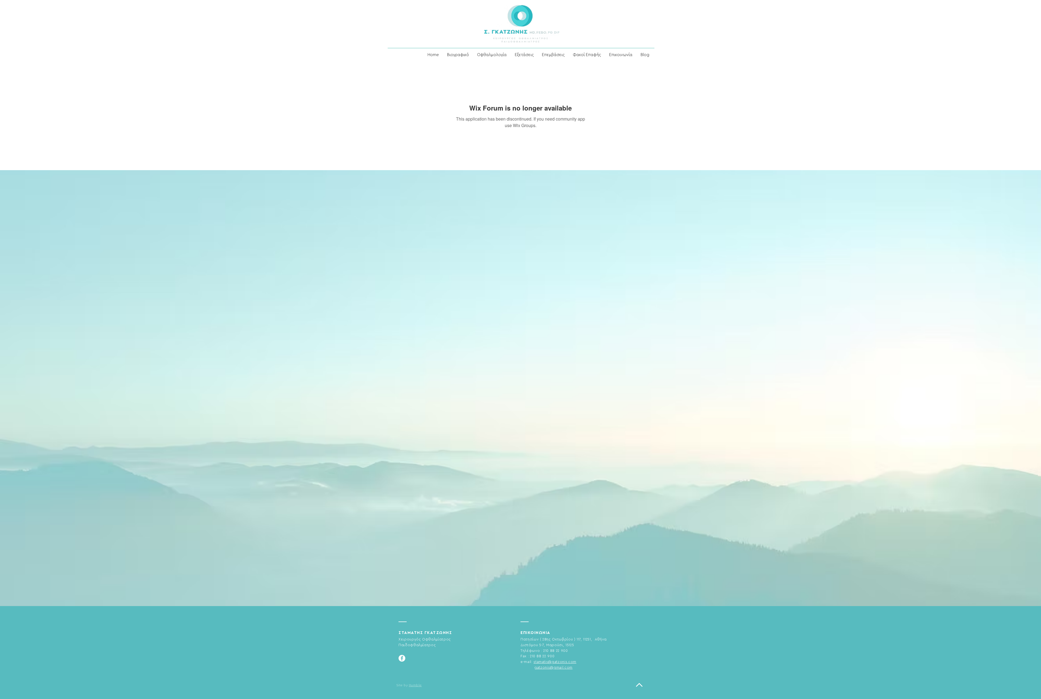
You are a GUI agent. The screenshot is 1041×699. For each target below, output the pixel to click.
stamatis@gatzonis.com (555, 662)
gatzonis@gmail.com (553, 667)
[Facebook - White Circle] (402, 658)
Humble (415, 685)
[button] (492, 55)
